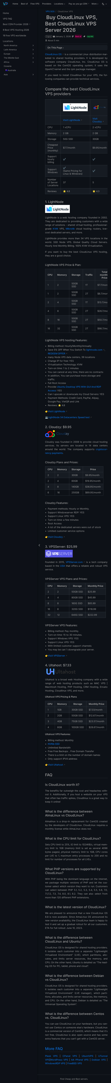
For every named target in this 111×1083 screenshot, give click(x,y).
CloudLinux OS (53, 54)
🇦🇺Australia (10, 70)
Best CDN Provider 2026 (15, 24)
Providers (46, 3)
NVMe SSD (54, 743)
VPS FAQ (7, 18)
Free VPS (34, 3)
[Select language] (104, 3)
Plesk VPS (51, 1056)
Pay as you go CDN (78, 3)
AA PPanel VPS (79, 1059)
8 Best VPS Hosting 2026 (16, 29)
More (94, 4)
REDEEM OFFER (56, 353)
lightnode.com (94, 349)
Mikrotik (70, 228)
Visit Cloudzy (97, 120)
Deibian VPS (99, 1059)
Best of (24, 3)
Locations (58, 4)
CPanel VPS (70, 1056)
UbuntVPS (87, 1056)
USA (62, 565)
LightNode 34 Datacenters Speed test (69, 417)
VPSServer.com (74, 562)
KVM (55, 228)
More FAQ (54, 1048)
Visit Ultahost (55, 764)
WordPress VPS (59, 1059)
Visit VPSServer (56, 655)
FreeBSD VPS (74, 1063)
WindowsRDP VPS (55, 1063)
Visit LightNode (71, 120)
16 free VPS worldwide (14, 35)
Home (15, 3)
